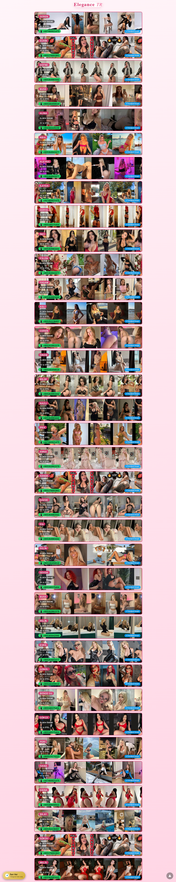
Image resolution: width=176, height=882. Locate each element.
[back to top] (169, 875)
